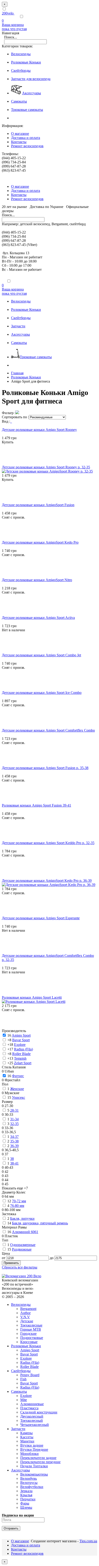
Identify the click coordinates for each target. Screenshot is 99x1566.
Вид (5, 421)
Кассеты (26, 1437)
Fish (23, 1379)
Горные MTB (30, 1329)
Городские (28, 1333)
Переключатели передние (40, 1462)
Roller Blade (29, 1367)
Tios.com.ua (88, 1541)
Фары (24, 1503)
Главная (17, 373)
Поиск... (10, 37)
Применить (11, 1263)
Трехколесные (31, 1325)
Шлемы (26, 1507)
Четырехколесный (34, 1425)
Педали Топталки (34, 1466)
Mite (23, 1400)
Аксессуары (20, 1470)
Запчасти (18, 1429)
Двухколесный (31, 1416)
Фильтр (8, 413)
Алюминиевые (32, 1404)
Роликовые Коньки (26, 377)
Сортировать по (14, 417)
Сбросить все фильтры (19, 1267)
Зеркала (26, 1491)
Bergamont (28, 1309)
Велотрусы (29, 1483)
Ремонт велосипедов (27, 146)
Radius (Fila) (29, 1362)
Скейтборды (21, 1371)
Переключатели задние (38, 1458)
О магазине (20, 134)
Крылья (26, 1495)
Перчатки (27, 1499)
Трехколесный (31, 1420)
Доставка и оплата (25, 138)
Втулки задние (31, 1445)
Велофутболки (31, 1487)
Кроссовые (29, 1342)
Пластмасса (29, 1408)
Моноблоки (29, 1454)
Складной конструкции (38, 1412)
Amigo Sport (29, 1350)
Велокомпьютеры (34, 1474)
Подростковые (31, 1338)
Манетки (27, 1441)
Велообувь (28, 1478)
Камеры (26, 1433)
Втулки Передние (34, 1449)
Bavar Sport (29, 1354)
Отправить (11, 1528)
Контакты (18, 142)
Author (25, 1313)
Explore (26, 1358)
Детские (26, 1321)
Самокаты (19, 1391)
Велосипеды (21, 1304)
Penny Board (29, 1375)
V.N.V (25, 1317)
